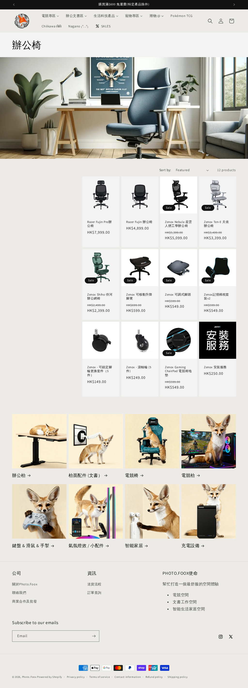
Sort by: (165, 170)
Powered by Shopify (49, 677)
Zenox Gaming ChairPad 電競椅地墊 (178, 371)
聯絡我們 (19, 592)
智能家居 (134, 545)
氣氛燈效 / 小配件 (86, 545)
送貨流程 (94, 584)
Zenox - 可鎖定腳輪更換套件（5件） (99, 371)
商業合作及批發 (24, 601)
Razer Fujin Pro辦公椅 (99, 224)
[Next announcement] (234, 4)
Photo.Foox (29, 677)
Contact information (128, 677)
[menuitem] (50, 16)
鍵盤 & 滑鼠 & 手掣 (30, 545)
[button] (210, 21)
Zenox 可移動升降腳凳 (139, 297)
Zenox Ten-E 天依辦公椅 (216, 224)
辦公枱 (19, 475)
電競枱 (188, 475)
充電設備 (190, 545)
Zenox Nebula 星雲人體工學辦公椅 (178, 224)
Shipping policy (178, 677)
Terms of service (99, 677)
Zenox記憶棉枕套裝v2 (216, 297)
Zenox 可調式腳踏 (178, 295)
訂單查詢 (94, 592)
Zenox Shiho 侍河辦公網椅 (99, 297)
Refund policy (154, 677)
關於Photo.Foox (24, 584)
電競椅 (132, 475)
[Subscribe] (93, 636)
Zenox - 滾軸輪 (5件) (138, 369)
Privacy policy (76, 677)
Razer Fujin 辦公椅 (139, 222)
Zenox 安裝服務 (215, 367)
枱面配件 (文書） (85, 475)
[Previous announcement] (13, 4)
